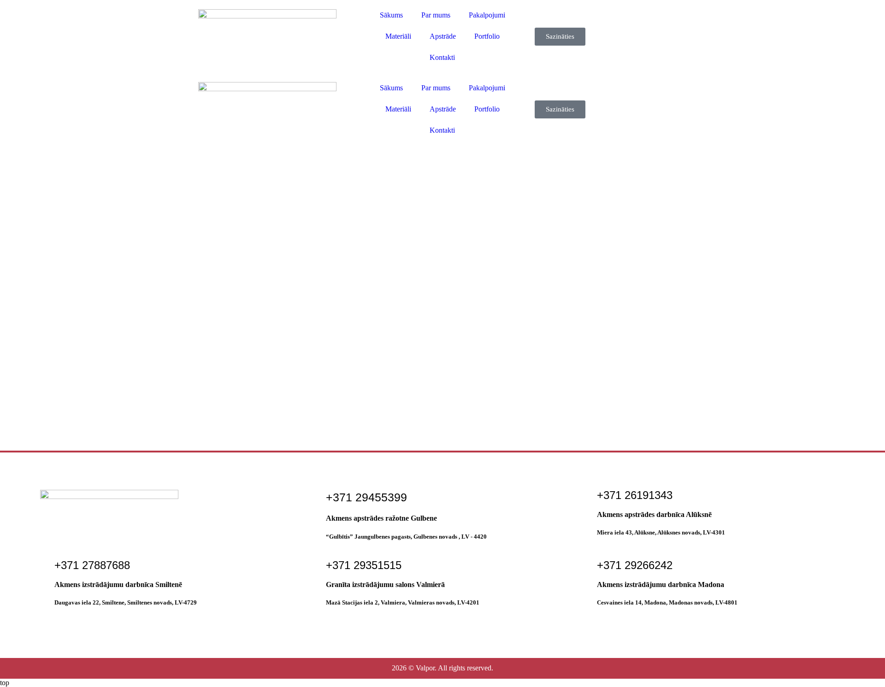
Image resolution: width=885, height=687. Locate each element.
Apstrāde (443, 36)
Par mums (435, 15)
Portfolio (487, 36)
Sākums (391, 15)
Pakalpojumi (487, 15)
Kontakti (442, 57)
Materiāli (398, 36)
